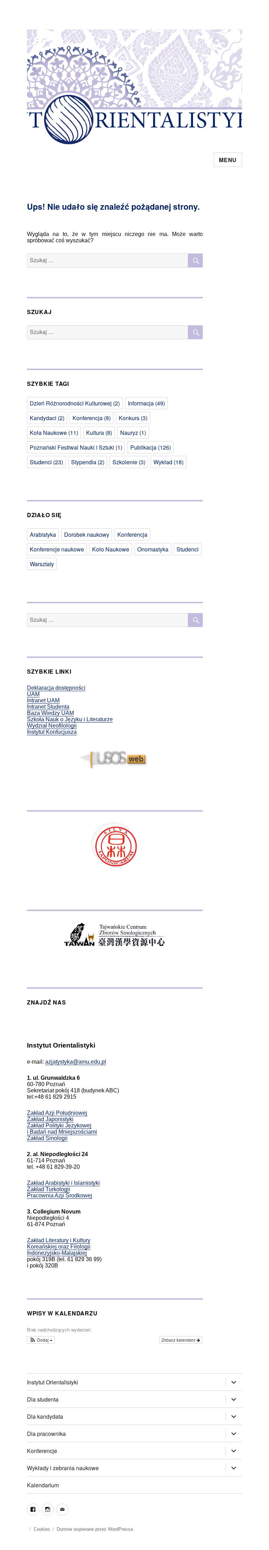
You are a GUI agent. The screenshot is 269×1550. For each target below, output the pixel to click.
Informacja (146, 403)
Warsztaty (42, 564)
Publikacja (150, 447)
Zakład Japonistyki (50, 1119)
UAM (33, 694)
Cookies (42, 1529)
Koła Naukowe (54, 433)
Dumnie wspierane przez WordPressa (95, 1529)
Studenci (46, 462)
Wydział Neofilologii (52, 726)
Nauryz (133, 433)
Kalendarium (43, 1485)
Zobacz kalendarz (178, 1340)
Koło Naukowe (110, 549)
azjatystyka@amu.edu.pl (75, 1062)
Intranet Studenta (48, 707)
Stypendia (87, 462)
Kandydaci (47, 418)
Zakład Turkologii (48, 1189)
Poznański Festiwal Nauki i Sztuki (76, 447)
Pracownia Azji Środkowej (59, 1195)
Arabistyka (43, 534)
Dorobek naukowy (86, 534)
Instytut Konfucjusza (52, 732)
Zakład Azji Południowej (57, 1113)
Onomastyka (152, 549)
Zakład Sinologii (47, 1138)
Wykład (168, 462)
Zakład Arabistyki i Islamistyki (63, 1183)
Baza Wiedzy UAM (50, 713)
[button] (41, 1339)
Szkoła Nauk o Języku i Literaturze (70, 719)
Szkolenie (128, 462)
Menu (228, 160)
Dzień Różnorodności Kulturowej (75, 403)
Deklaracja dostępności (56, 688)
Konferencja (92, 418)
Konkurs (133, 418)
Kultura (99, 433)
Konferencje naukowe (57, 549)
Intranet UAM (43, 700)
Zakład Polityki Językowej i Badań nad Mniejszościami (62, 1128)
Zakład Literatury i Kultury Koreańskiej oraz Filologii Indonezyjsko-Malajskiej (58, 1246)
